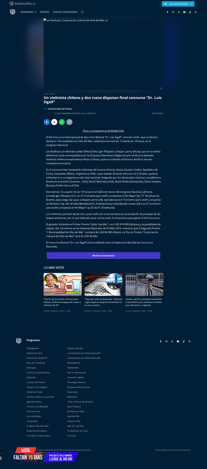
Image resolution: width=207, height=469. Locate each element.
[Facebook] (167, 11)
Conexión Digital (75, 377)
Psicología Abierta (76, 382)
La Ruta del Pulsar (36, 382)
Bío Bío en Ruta (34, 392)
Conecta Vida (73, 421)
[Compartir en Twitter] (54, 122)
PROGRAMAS (27, 11)
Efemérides (73, 367)
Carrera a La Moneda (37, 406)
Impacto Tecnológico (37, 387)
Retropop (31, 367)
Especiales (72, 392)
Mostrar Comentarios (103, 255)
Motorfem (72, 396)
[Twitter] (178, 11)
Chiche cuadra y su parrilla (40, 396)
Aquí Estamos (74, 406)
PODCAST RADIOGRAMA (65, 11)
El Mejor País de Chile (38, 426)
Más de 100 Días (75, 426)
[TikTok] (190, 11)
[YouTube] (184, 11)
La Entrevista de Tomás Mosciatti (84, 353)
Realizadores (73, 362)
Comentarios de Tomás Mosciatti (83, 358)
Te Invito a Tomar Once (38, 435)
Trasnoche (32, 421)
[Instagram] (173, 11)
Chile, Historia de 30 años (80, 401)
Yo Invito (71, 435)
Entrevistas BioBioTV (37, 358)
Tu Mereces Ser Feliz (77, 430)
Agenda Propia (34, 401)
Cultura (49, 94)
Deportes (31, 377)
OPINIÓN (44, 11)
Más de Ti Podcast (36, 362)
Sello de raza (33, 411)
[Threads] (195, 11)
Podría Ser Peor (34, 353)
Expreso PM (73, 416)
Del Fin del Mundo (76, 372)
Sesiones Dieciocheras (78, 387)
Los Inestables (34, 416)
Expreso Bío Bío (75, 348)
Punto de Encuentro (37, 430)
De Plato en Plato (75, 411)
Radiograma (33, 348)
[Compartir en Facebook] (47, 122)
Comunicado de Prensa (60, 108)
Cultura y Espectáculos (38, 372)
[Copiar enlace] (69, 122)
